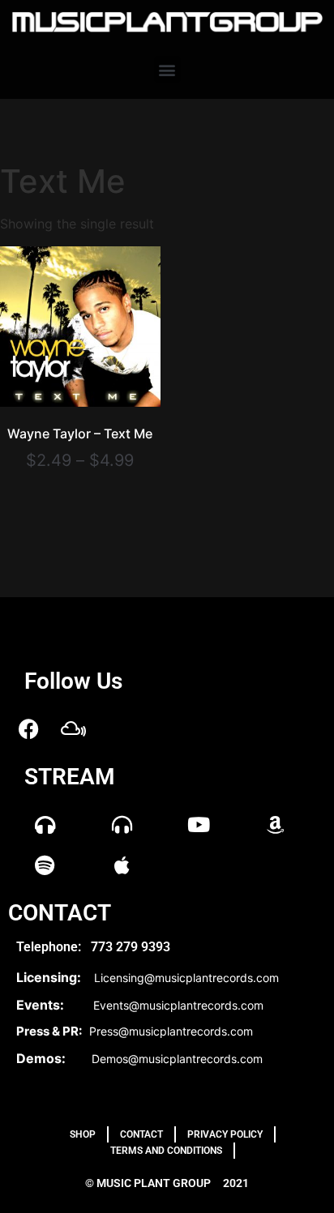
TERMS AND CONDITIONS (166, 1150)
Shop (83, 1134)
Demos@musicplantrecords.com (177, 1059)
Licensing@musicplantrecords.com (186, 977)
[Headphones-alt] (121, 825)
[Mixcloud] (73, 729)
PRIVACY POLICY (225, 1134)
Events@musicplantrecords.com (178, 1005)
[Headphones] (44, 825)
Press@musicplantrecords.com (171, 1031)
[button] (167, 69)
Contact (141, 1134)
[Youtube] (198, 825)
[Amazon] (275, 825)
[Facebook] (28, 729)
